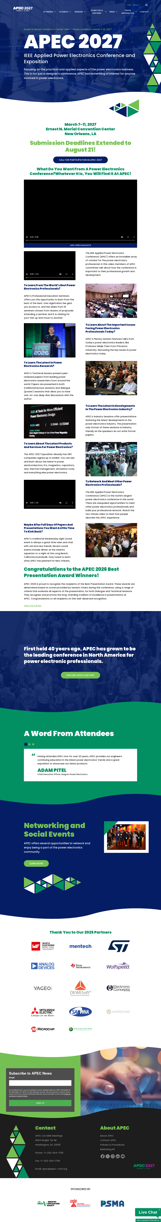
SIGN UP (40, 1103)
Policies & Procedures (112, 1144)
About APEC (107, 1135)
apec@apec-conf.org (54, 1168)
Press (112, 12)
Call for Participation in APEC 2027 (80, 159)
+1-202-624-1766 (50, 1160)
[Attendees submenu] (55, 12)
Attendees (48, 12)
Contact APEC (108, 1140)
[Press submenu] (117, 12)
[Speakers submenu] (85, 12)
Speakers (79, 12)
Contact (144, 12)
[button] (25, 744)
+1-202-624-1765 (53, 1152)
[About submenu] (140, 5)
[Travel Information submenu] (136, 12)
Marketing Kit (107, 1149)
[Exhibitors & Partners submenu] (105, 12)
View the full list (32, 605)
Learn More (36, 863)
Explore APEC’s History (80, 675)
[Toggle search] (146, 5)
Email (11, 1078)
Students (63, 12)
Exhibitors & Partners (97, 12)
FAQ (129, 5)
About (135, 5)
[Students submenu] (70, 12)
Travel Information (128, 12)
